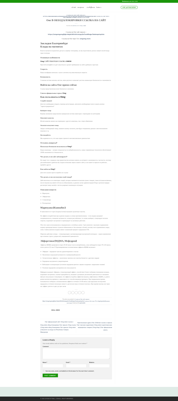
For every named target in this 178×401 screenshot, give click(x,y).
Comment (46, 346)
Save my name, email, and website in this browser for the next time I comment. (70, 371)
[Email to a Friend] (76, 292)
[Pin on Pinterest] (79, 292)
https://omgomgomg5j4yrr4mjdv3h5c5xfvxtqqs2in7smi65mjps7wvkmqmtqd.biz (76, 34)
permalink (82, 303)
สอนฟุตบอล (80, 7)
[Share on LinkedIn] (82, 292)
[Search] (69, 7)
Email (68, 362)
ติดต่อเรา (98, 7)
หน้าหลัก (73, 7)
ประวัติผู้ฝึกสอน (91, 7)
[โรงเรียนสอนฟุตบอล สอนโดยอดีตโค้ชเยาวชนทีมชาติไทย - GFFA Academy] (53, 7)
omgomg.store (85, 39)
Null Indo (83, 25)
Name (45, 362)
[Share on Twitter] (72, 292)
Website (91, 362)
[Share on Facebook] (69, 292)
